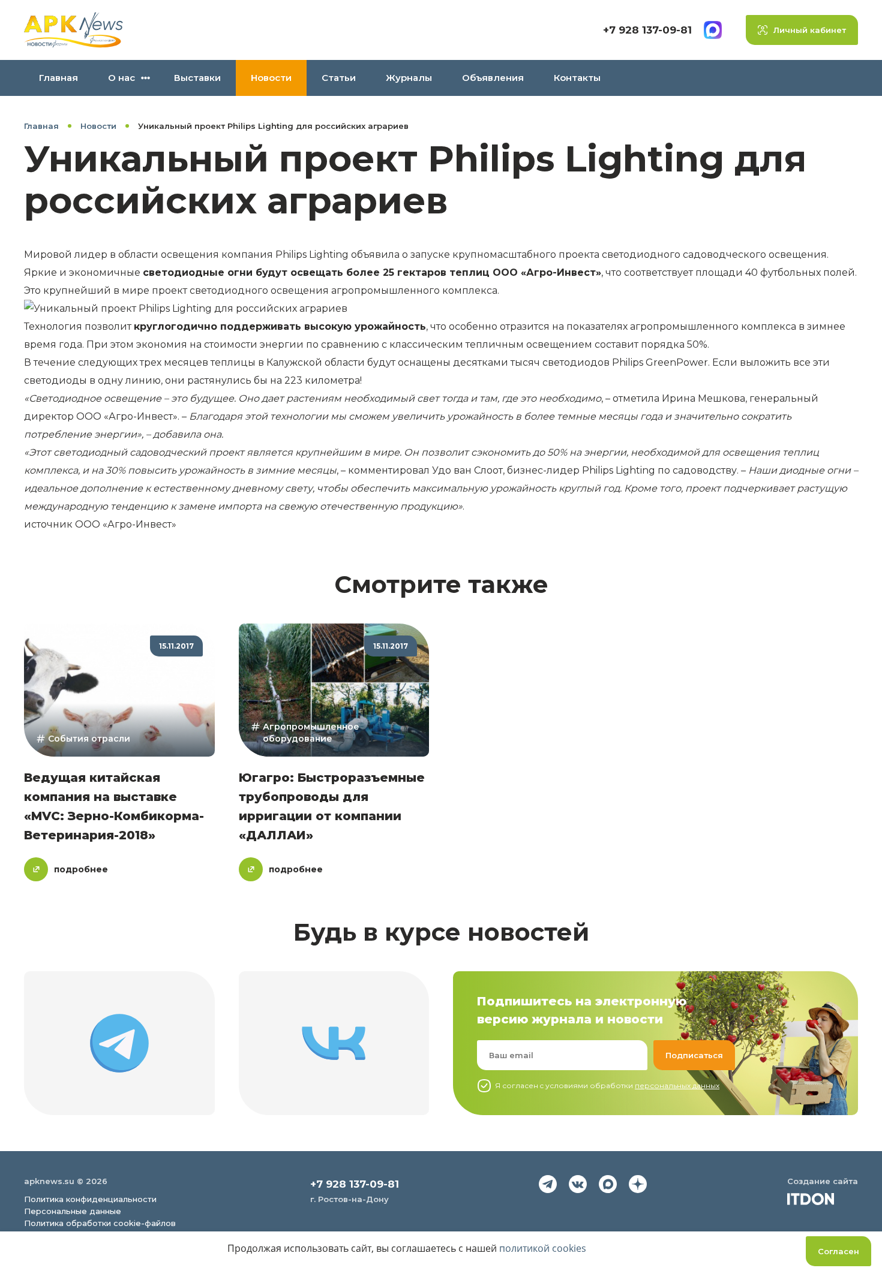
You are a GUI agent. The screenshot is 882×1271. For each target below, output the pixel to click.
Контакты (577, 77)
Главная (58, 77)
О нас (121, 77)
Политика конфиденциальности (90, 1199)
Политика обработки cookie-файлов (100, 1223)
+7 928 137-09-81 (647, 30)
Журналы (409, 77)
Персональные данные (72, 1211)
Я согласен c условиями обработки (607, 1085)
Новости (271, 77)
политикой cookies (542, 1248)
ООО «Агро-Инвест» (125, 524)
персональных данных (677, 1085)
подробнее (81, 869)
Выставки (197, 77)
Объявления (493, 77)
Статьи (339, 77)
